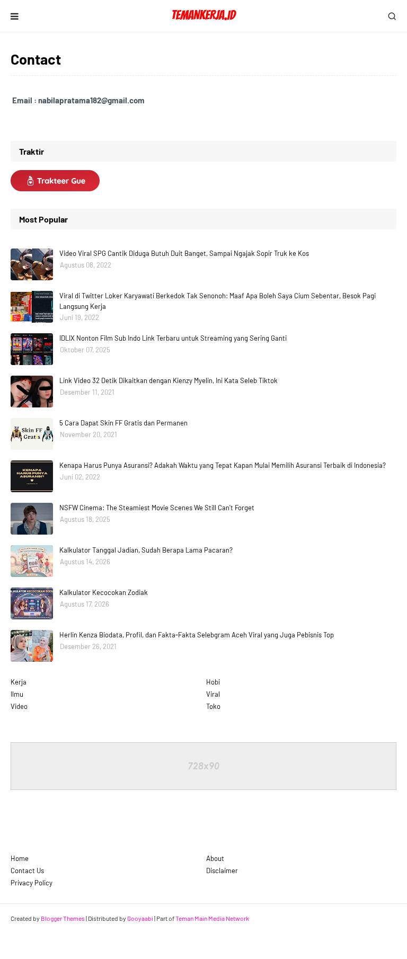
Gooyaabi (140, 918)
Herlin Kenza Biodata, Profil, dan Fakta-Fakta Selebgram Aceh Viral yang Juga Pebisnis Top (196, 635)
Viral (213, 694)
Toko (213, 706)
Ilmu (17, 694)
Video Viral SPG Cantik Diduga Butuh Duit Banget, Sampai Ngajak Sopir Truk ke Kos (184, 253)
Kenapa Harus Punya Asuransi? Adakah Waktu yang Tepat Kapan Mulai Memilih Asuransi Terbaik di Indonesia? (222, 465)
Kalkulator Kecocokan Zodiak (103, 592)
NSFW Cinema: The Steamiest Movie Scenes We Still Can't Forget (156, 507)
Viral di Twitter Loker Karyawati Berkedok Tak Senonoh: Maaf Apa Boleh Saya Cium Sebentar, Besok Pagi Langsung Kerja (217, 300)
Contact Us (27, 870)
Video (19, 706)
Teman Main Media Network (212, 918)
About (215, 858)
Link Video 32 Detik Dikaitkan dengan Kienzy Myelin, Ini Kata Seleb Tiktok (168, 380)
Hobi (213, 682)
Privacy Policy (31, 882)
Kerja (18, 682)
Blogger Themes (63, 918)
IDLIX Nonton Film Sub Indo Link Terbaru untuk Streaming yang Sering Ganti (173, 338)
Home (20, 858)
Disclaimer (222, 870)
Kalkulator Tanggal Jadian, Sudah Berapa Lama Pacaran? (146, 550)
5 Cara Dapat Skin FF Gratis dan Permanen (123, 423)
